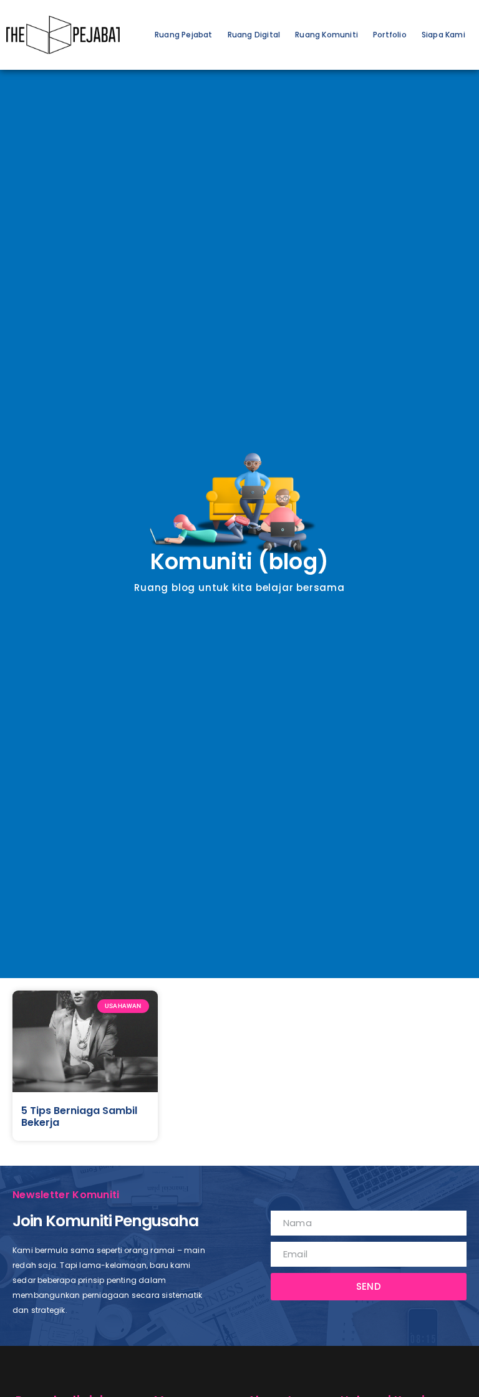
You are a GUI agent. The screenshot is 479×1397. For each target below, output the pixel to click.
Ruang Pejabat (184, 34)
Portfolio (390, 34)
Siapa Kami (443, 34)
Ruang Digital (254, 34)
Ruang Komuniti (326, 34)
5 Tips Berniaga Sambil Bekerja (79, 1116)
